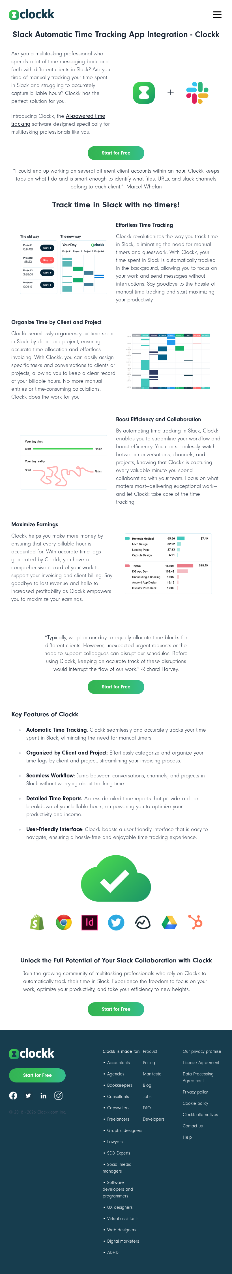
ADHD (113, 1252)
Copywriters (118, 1107)
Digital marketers (123, 1241)
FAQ (147, 1107)
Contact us (193, 1126)
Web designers (121, 1229)
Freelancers (118, 1119)
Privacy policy (195, 1092)
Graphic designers (124, 1130)
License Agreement (201, 1062)
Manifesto (152, 1074)
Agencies (115, 1074)
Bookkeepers (119, 1085)
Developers (154, 1119)
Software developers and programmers (118, 1189)
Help (187, 1137)
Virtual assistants (123, 1218)
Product (150, 1051)
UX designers (120, 1207)
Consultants (118, 1096)
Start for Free (116, 153)
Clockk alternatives (200, 1114)
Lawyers (115, 1141)
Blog (147, 1085)
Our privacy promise (202, 1051)
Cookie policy (195, 1103)
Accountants (118, 1062)
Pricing (149, 1062)
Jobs (147, 1096)
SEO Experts (118, 1153)
